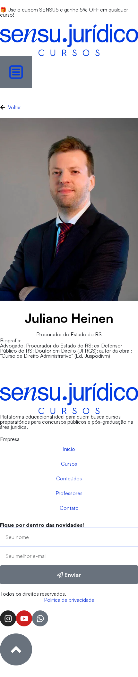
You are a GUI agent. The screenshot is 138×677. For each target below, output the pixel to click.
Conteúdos (69, 478)
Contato (69, 508)
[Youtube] (24, 618)
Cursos (69, 464)
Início (69, 449)
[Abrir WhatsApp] (122, 661)
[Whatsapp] (40, 618)
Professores (69, 493)
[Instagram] (8, 618)
